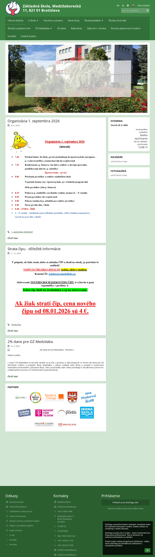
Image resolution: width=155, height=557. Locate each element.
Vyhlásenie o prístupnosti (20, 511)
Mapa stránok (15, 530)
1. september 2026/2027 (22, 232)
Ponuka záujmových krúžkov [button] (126, 28)
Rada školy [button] (76, 28)
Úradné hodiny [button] (28, 36)
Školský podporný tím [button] (19, 28)
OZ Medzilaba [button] (42, 28)
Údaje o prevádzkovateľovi (21, 525)
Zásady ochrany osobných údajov (24, 521)
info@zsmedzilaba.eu (66, 506)
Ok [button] (147, 550)
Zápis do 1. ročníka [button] (96, 28)
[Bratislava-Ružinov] (72, 397)
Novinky (13, 544)
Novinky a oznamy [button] (53, 20)
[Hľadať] (147, 10)
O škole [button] (32, 20)
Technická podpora (18, 506)
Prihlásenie (144, 5)
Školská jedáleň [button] (92, 20)
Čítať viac (77, 89)
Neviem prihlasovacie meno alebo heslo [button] (125, 508)
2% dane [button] (61, 28)
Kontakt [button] (12, 36)
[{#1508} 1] (21, 397)
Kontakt (13, 539)
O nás (12, 535)
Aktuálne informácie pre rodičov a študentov (77, 72)
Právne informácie (17, 516)
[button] (127, 5)
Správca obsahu (16, 502)
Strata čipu (16, 324)
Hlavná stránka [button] (15, 20)
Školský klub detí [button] (117, 20)
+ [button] (119, 5)
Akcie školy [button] (74, 20)
